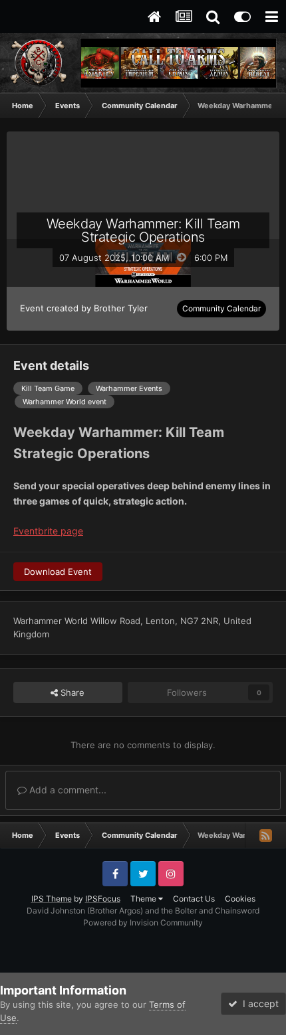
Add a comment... (66, 789)
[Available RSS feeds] (265, 835)
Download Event (58, 571)
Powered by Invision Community (143, 922)
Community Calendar (221, 308)
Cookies (240, 899)
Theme (144, 899)
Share (71, 692)
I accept (258, 1003)
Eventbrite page (48, 530)
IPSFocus (102, 899)
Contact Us (194, 899)
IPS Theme (51, 899)
